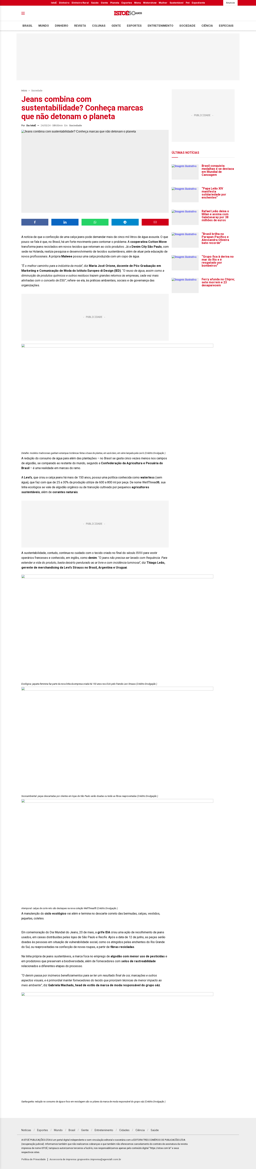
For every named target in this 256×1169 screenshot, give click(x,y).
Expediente (198, 2)
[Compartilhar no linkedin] (64, 222)
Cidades (124, 1130)
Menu (137, 2)
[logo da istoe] (128, 13)
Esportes (126, 2)
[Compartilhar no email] (155, 222)
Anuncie (230, 2)
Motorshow (149, 2)
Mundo (43, 25)
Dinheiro (64, 2)
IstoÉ (54, 2)
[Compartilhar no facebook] (34, 222)
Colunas (99, 25)
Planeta (114, 2)
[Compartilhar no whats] (95, 222)
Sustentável (176, 2)
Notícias (26, 1130)
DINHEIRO (61, 25)
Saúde (95, 2)
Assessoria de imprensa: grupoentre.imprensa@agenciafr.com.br (85, 1159)
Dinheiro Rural (80, 2)
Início (24, 90)
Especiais (226, 25)
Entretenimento (160, 25)
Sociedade (187, 25)
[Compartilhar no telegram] (125, 222)
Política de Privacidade (33, 1159)
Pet (187, 2)
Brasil (27, 25)
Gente (104, 2)
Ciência (207, 25)
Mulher (163, 2)
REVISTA (80, 25)
